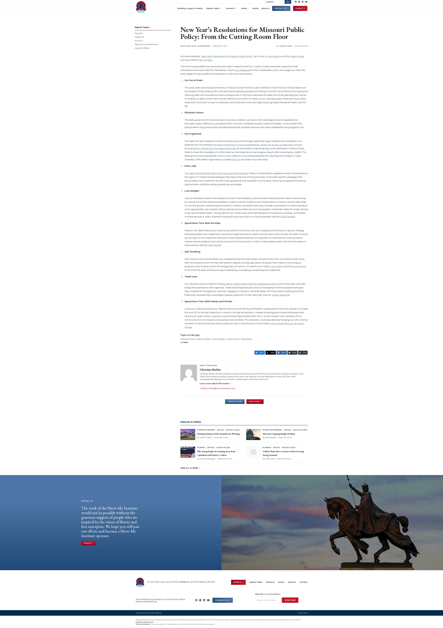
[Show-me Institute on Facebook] (295, 1)
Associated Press (187, 339)
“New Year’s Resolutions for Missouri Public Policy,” (227, 56)
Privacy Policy (302, 613)
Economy (139, 41)
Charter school (233, 339)
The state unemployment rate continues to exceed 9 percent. (216, 173)
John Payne (214, 245)
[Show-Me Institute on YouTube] (306, 1)
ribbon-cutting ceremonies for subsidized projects (251, 284)
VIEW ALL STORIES (189, 468)
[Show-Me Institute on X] (299, 1)
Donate (299, 8)
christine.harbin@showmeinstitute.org (217, 388)
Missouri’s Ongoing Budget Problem (279, 433)
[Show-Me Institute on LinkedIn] (302, 1)
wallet (279, 266)
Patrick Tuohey (206, 437)
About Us (265, 8)
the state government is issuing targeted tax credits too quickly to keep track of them (257, 145)
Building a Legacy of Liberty (190, 8)
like (234, 159)
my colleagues (242, 70)
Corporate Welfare (142, 48)
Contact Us (280, 8)
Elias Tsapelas (270, 437)
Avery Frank (270, 459)
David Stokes (287, 216)
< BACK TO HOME (235, 401)
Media (244, 8)
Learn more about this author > (215, 383)
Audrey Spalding (280, 295)
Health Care (139, 37)
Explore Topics (212, 8)
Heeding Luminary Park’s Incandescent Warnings (218, 433)
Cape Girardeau (218, 339)
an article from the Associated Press (217, 148)
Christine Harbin (285, 46)
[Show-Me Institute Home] (141, 6)
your (273, 266)
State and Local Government (146, 44)
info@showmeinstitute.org (145, 622)
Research (230, 8)
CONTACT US (221, 600)
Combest (207, 60)
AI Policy (303, 582)
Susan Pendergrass (207, 459)
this (238, 159)
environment (299, 266)
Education (139, 33)
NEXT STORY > (255, 401)
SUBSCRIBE (290, 600)
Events (256, 8)
